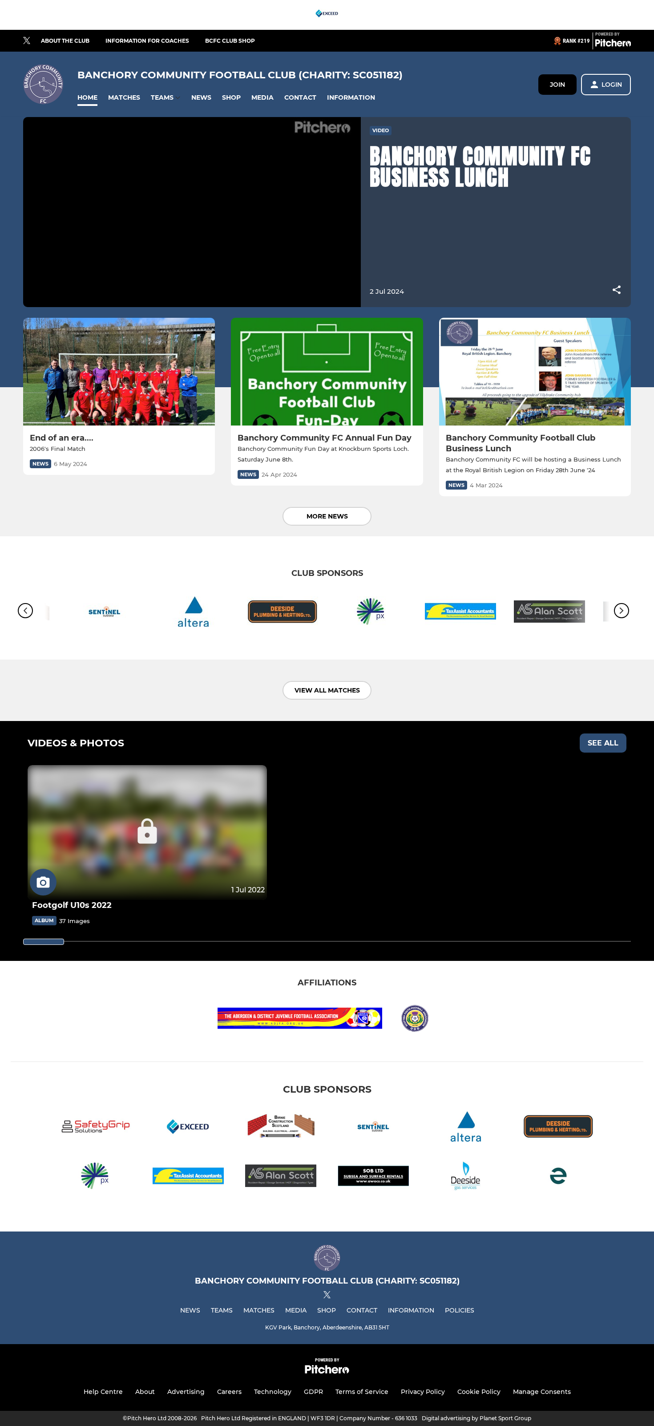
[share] (616, 290)
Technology (272, 1392)
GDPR (313, 1392)
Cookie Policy (479, 1392)
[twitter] (26, 41)
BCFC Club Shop (230, 40)
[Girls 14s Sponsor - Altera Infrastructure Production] (193, 613)
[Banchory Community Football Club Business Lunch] (535, 372)
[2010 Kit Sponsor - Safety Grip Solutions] (95, 1128)
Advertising (186, 1392)
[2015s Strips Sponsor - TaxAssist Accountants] (460, 613)
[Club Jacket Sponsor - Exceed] (327, 14)
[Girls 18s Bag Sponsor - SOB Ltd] (373, 1177)
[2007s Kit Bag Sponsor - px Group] (371, 613)
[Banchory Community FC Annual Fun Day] (327, 372)
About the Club (65, 40)
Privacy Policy (423, 1392)
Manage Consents (542, 1392)
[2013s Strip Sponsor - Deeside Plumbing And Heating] (282, 613)
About (145, 1392)
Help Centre (103, 1392)
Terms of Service (361, 1392)
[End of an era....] (119, 372)
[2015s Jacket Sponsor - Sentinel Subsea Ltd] (104, 613)
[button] (87, 97)
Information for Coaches (147, 40)
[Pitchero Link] (613, 44)
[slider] (43, 942)
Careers (229, 1392)
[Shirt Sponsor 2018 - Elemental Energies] (558, 1177)
